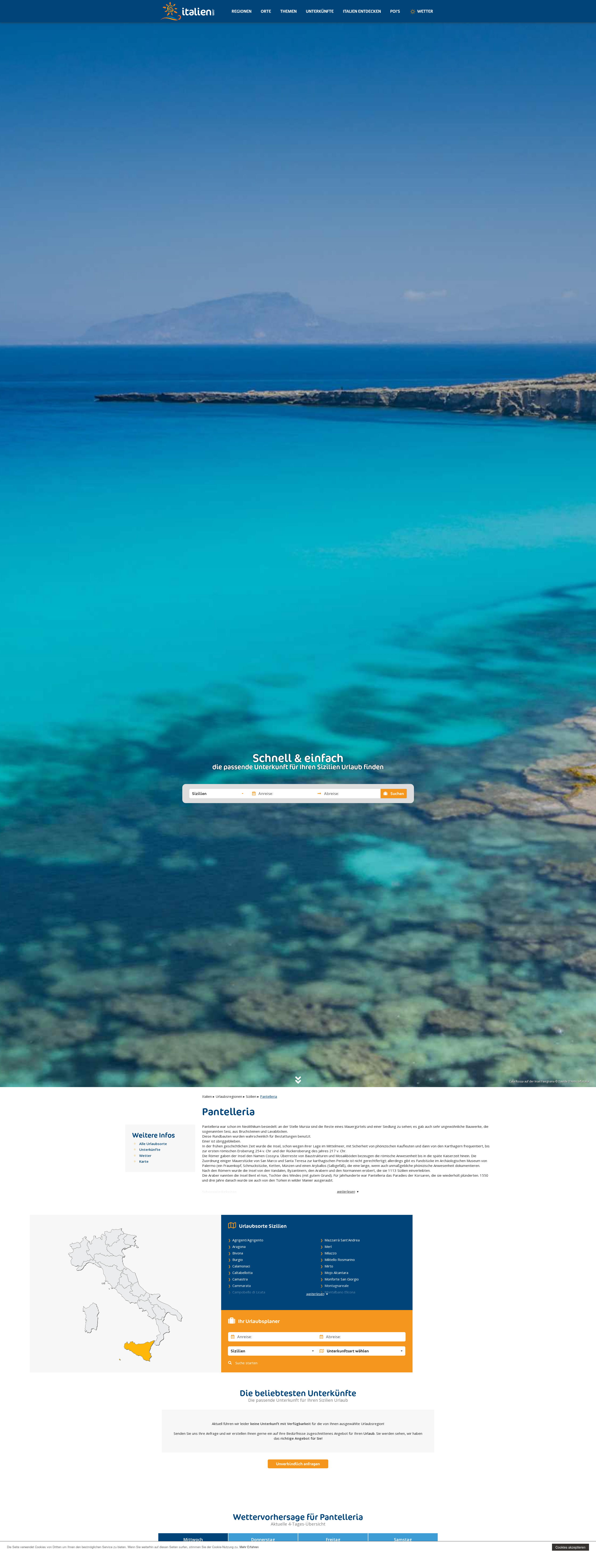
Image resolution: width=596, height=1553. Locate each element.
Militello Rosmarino (340, 1259)
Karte (144, 1161)
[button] (217, 793)
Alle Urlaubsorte (153, 1143)
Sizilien (251, 1096)
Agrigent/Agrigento (247, 1240)
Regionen (241, 11)
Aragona (239, 1246)
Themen (288, 11)
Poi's (395, 11)
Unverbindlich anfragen (298, 1463)
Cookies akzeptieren (570, 1547)
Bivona (237, 1253)
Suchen (396, 793)
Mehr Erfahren (249, 1547)
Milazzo (331, 1253)
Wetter (424, 11)
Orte (266, 11)
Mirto (329, 1266)
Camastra (240, 1279)
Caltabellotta (242, 1272)
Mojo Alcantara (336, 1272)
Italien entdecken (362, 11)
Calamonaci (241, 1266)
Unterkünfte (320, 11)
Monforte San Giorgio (342, 1279)
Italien (207, 1096)
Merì (328, 1246)
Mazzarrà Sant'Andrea (342, 1240)
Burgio (237, 1259)
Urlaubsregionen (229, 1096)
